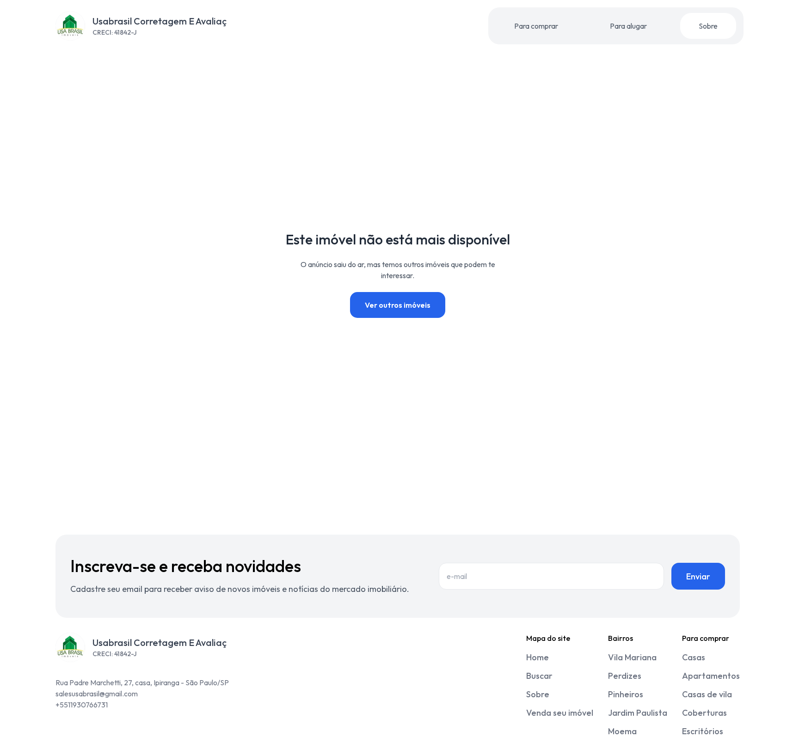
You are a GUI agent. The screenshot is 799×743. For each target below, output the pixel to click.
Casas (693, 657)
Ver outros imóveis (397, 305)
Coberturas (704, 712)
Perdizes (624, 675)
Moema (622, 731)
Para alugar (628, 25)
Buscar (539, 675)
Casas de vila (707, 694)
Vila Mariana (632, 657)
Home (537, 657)
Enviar (698, 576)
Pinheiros (625, 694)
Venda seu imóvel (559, 712)
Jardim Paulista (637, 712)
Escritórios (702, 731)
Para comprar (536, 25)
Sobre (708, 25)
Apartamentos (711, 675)
